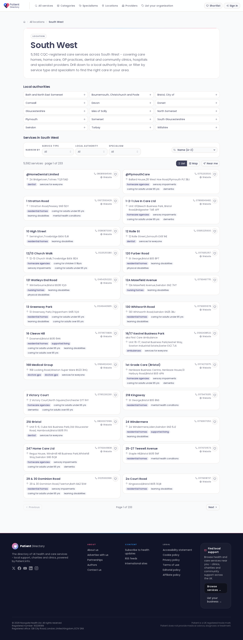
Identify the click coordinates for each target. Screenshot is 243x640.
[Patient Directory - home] (16, 5)
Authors (92, 565)
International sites (136, 563)
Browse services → (214, 588)
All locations (37, 22)
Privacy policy (171, 560)
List (183, 163)
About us (92, 550)
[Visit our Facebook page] (19, 568)
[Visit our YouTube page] (25, 568)
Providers (131, 5)
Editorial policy (171, 570)
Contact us (94, 570)
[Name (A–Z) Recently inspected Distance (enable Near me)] (194, 150)
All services (45, 5)
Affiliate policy (171, 575)
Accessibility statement (177, 550)
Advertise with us (97, 555)
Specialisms (90, 5)
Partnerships (95, 560)
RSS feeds (131, 558)
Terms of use (171, 565)
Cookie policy (171, 555)
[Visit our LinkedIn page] (31, 568)
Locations (111, 5)
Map (195, 163)
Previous (34, 507)
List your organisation (159, 5)
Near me (212, 163)
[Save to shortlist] (115, 174)
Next (211, 507)
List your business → (214, 599)
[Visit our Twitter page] (13, 568)
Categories (67, 5)
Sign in (234, 5)
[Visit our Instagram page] (36, 568)
